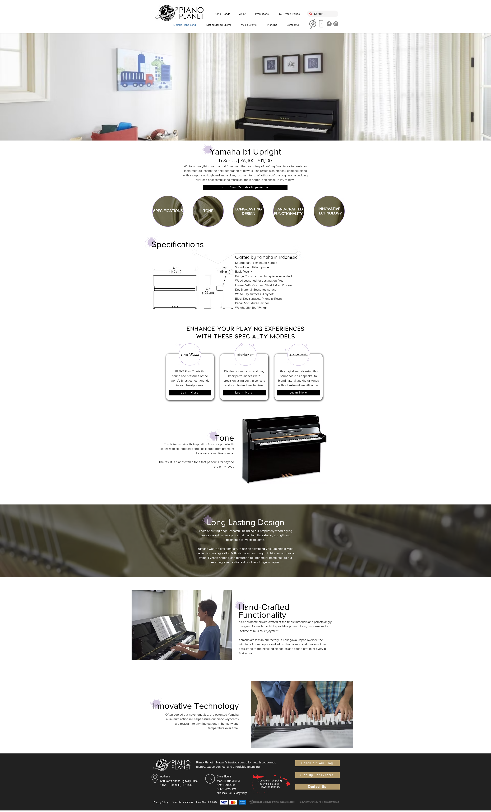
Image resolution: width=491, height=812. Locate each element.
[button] (245, 187)
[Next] (469, 277)
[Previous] (21, 277)
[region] (321, 25)
